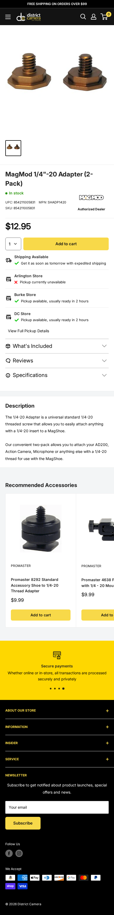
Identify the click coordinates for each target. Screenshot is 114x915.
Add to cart (66, 243)
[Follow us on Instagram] (19, 853)
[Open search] (83, 17)
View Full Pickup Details (28, 331)
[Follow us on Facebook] (9, 853)
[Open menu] (8, 17)
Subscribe (23, 823)
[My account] (93, 17)
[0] (104, 16)
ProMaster (21, 566)
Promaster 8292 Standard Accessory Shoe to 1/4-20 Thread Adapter (34, 585)
